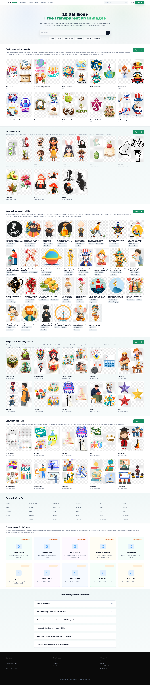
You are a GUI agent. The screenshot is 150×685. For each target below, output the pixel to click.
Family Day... (130, 299)
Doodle (36, 197)
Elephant (76, 330)
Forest (8, 515)
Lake (101, 515)
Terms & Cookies (105, 666)
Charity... (9, 272)
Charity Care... (11, 243)
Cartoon (36, 164)
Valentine (24, 272)
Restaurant (56, 519)
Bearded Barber (29, 246)
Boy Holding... (135, 272)
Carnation (79, 299)
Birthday (36, 453)
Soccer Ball (103, 519)
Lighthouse (93, 302)
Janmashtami (38, 120)
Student (8, 409)
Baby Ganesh (99, 272)
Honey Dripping (62, 246)
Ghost (59, 38)
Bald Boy (78, 246)
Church (102, 507)
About (102, 661)
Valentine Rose (30, 299)
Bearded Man (25, 330)
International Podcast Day (14, 120)
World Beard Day (30, 243)
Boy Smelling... (135, 274)
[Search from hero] (108, 33)
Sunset (125, 519)
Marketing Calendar (11, 668)
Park (7, 519)
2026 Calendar (10, 453)
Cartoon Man (66, 302)
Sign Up (55, 663)
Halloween (23, 2)
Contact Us (103, 668)
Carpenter (121, 376)
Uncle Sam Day (122, 120)
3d (6, 164)
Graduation (121, 453)
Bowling (92, 376)
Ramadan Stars (114, 243)
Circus (125, 507)
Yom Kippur (9, 86)
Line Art (120, 164)
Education (93, 486)
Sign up (140, 2)
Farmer (78, 511)
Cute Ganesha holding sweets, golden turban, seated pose (101, 270)
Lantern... (113, 274)
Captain (64, 327)
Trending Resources (12, 661)
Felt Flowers (80, 302)
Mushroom (126, 515)
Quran (31, 519)
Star (119, 409)
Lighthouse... (93, 299)
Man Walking (99, 243)
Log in (132, 2)
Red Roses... (29, 302)
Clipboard (88, 38)
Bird (124, 503)
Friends (31, 515)
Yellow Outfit (68, 274)
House (55, 515)
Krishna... (92, 327)
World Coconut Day (68, 120)
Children (78, 507)
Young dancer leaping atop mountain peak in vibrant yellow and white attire (116, 298)
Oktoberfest (122, 86)
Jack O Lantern (69, 38)
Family (54, 511)
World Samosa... (43, 299)
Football (50, 2)
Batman (78, 503)
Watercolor (9, 197)
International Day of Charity (42, 86)
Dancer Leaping (113, 302)
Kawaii (92, 164)
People (92, 409)
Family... (139, 299)
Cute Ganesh (78, 327)
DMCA (102, 663)
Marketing (65, 486)
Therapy (36, 409)
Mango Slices (54, 299)
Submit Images (57, 666)
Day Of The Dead (39, 376)
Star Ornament (114, 246)
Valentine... (10, 299)
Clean (11, 2)
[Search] (126, 2)
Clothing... (66, 299)
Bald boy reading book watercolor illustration (80, 242)
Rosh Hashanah (62, 243)
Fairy (30, 511)
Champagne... (33, 272)
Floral (124, 511)
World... (91, 243)
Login (54, 661)
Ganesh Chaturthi (95, 120)
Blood (7, 507)
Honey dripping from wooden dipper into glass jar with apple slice (64, 242)
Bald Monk (47, 246)
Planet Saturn (46, 274)
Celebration (56, 507)
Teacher (43, 2)
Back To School (10, 486)
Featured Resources (12, 666)
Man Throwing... (11, 274)
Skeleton (79, 38)
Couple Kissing (11, 302)
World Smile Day (67, 86)
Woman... (9, 246)
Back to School (33, 2)
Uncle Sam (82, 274)
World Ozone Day (46, 272)
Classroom (97, 38)
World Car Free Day (95, 86)
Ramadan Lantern (116, 272)
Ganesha (97, 274)
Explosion (8, 511)
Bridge (31, 507)
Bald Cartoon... (48, 243)
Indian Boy (10, 330)
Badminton (56, 503)
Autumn (8, 503)
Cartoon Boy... (69, 272)
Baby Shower (33, 503)
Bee (101, 503)
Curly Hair (43, 330)
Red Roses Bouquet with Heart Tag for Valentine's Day (31, 298)
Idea (77, 515)
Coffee (52, 38)
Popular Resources (11, 663)
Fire (101, 511)
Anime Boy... (44, 327)
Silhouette (65, 197)
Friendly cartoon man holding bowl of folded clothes (68, 298)
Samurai (78, 519)
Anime (64, 164)
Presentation (38, 486)
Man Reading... (133, 246)
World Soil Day (10, 376)
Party (91, 453)
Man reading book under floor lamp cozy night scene (135, 242)
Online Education (67, 376)
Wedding (64, 409)
